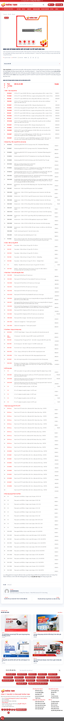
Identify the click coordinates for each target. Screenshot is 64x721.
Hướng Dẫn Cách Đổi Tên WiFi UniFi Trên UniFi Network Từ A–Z (16, 660)
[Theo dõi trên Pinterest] (12, 709)
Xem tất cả (60, 612)
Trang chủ (5, 14)
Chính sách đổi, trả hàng (40, 705)
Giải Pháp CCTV (38, 694)
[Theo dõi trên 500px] (8, 712)
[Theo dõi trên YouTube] (14, 709)
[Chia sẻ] (38, 57)
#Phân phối (9, 584)
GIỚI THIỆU (19, 9)
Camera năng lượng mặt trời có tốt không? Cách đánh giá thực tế (47, 635)
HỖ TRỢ (51, 9)
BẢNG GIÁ (29, 9)
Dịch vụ (23, 9)
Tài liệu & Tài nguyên (45, 9)
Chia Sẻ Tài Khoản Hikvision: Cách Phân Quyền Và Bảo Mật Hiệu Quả (47, 660)
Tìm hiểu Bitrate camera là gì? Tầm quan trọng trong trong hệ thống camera (16, 635)
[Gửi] (43, 5)
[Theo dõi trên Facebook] (2, 709)
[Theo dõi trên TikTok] (7, 709)
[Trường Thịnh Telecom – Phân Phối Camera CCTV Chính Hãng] (9, 4)
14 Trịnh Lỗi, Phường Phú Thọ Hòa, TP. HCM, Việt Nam (16, 698)
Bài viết (9, 14)
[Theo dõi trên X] (9, 709)
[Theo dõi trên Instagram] (5, 709)
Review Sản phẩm (36, 9)
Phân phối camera (55, 708)
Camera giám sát (55, 690)
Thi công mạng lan (55, 701)
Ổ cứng (52, 694)
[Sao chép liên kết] (36, 57)
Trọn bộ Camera (54, 696)
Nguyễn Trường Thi (22, 703)
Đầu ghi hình (53, 692)
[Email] (33, 58)
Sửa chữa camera (55, 706)
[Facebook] (28, 58)
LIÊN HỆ (56, 9)
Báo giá (13, 14)
